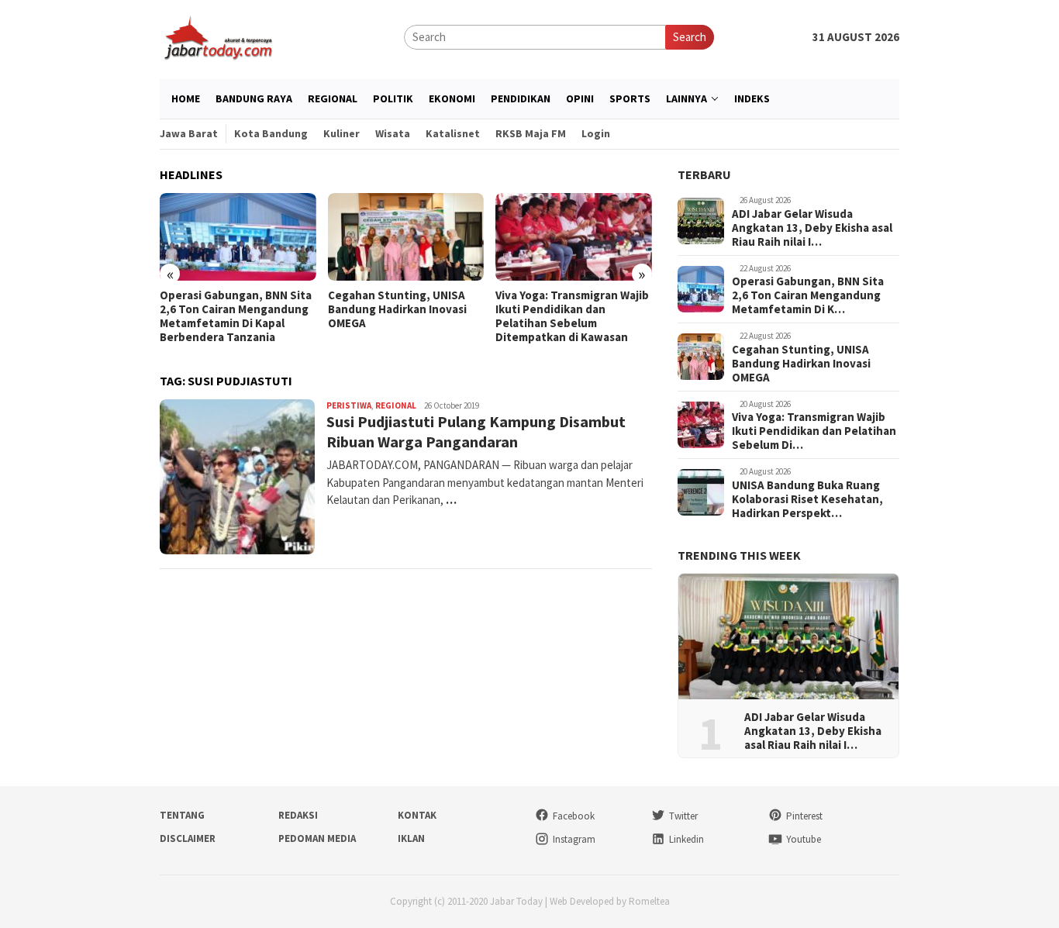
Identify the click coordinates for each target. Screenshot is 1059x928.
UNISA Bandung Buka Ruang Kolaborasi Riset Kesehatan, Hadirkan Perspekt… (807, 499)
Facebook (574, 816)
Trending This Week (739, 555)
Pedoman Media (317, 838)
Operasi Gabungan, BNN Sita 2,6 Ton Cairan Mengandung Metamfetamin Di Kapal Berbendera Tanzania (236, 316)
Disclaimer (188, 838)
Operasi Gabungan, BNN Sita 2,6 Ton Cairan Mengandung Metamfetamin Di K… (808, 295)
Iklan (411, 838)
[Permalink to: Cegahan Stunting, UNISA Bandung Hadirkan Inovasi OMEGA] (406, 237)
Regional (395, 405)
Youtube (803, 839)
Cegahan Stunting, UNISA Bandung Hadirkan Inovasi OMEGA (397, 309)
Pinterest (804, 816)
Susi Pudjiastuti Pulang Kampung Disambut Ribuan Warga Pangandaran (476, 431)
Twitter (683, 816)
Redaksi (298, 815)
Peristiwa (348, 405)
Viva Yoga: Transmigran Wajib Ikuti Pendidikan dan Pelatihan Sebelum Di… (814, 431)
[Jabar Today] (218, 36)
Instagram (574, 839)
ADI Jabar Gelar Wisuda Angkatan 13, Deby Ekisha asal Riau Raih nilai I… (812, 228)
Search (689, 36)
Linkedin (686, 839)
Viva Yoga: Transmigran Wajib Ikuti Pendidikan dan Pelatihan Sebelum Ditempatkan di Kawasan (572, 316)
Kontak (417, 815)
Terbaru (704, 174)
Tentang (182, 815)
